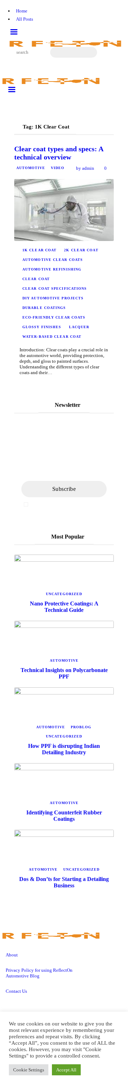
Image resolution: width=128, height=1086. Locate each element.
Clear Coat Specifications (54, 288)
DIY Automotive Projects (53, 298)
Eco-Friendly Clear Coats (53, 317)
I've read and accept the (67, 504)
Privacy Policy (90, 504)
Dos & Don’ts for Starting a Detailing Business (64, 882)
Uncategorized (64, 594)
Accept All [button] (66, 1069)
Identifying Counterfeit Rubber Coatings (64, 815)
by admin (85, 168)
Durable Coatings (44, 308)
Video (57, 168)
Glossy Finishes (42, 327)
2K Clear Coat (81, 250)
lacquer (79, 327)
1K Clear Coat (39, 250)
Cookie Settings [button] (28, 1069)
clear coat (36, 279)
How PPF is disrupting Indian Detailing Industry (64, 749)
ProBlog (81, 727)
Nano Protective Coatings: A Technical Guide (64, 606)
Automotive (30, 168)
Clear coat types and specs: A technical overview (58, 153)
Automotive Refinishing (51, 269)
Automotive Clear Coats (52, 260)
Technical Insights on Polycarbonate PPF (64, 673)
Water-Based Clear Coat (51, 337)
